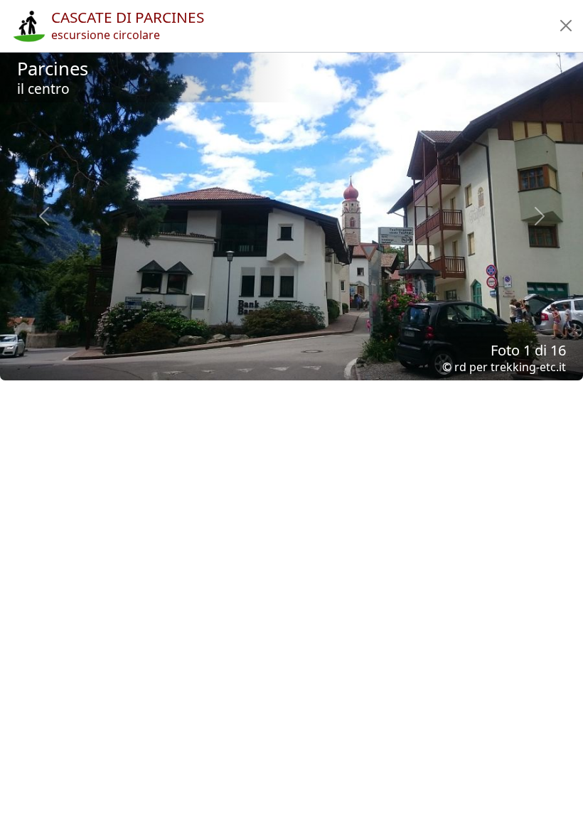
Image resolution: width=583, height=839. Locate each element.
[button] (566, 25)
